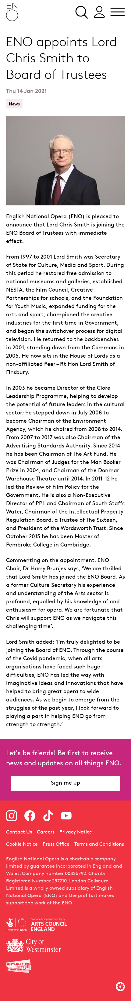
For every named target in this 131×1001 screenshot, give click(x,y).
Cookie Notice (22, 844)
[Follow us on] (11, 815)
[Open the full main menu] (117, 12)
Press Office (56, 844)
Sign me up (65, 783)
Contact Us (19, 832)
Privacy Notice (75, 832)
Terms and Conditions (99, 844)
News (14, 103)
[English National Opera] (12, 12)
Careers (46, 832)
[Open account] (99, 12)
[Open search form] (81, 12)
